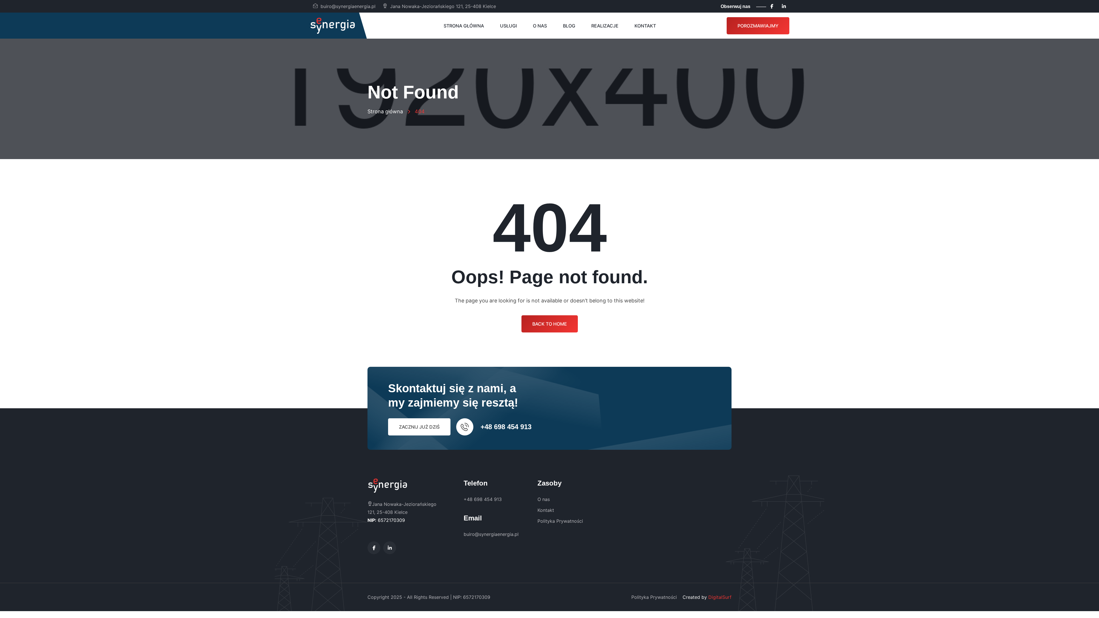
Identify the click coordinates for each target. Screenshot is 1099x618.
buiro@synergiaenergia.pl (348, 6)
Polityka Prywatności (560, 521)
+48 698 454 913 (506, 427)
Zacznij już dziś (419, 427)
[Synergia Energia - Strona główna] (332, 25)
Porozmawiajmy (758, 26)
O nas (540, 26)
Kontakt (645, 26)
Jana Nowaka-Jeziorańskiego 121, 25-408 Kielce (443, 6)
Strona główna (464, 26)
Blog (569, 26)
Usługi (508, 26)
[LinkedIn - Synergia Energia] (784, 6)
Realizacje (604, 26)
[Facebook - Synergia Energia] (771, 6)
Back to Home (549, 324)
